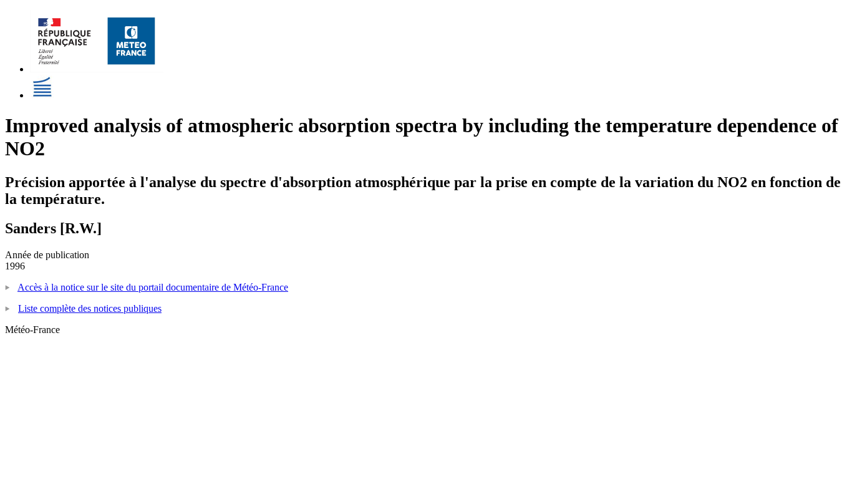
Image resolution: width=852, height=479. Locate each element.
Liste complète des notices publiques (90, 308)
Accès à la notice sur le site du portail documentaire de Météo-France (152, 287)
